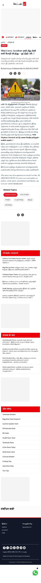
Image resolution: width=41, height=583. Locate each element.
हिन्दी (9, 552)
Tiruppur (7, 200)
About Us (5, 556)
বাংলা (16, 552)
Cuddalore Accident (10, 195)
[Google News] (21, 547)
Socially (21, 37)
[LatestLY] (19, 5)
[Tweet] (22, 214)
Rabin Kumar (7, 69)
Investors (27, 556)
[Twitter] (7, 547)
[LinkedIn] (17, 547)
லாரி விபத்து (8, 205)
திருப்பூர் (30, 200)
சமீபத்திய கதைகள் (10, 253)
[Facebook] (10, 73)
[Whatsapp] (19, 73)
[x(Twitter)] (15, 73)
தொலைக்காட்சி (27, 527)
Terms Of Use (13, 556)
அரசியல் (4, 527)
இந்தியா (35, 37)
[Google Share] (27, 75)
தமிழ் (25, 552)
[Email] (24, 547)
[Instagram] (14, 547)
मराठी (13, 552)
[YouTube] (11, 547)
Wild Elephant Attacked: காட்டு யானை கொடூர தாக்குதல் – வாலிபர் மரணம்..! (20, 138)
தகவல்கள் (5, 530)
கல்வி (3, 533)
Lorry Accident (24, 195)
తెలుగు (21, 552)
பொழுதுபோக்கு (27, 524)
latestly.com (17, 184)
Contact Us (21, 556)
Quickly (10, 37)
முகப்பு (3, 42)
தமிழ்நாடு (28, 37)
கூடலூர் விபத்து (19, 200)
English (5, 552)
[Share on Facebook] (18, 214)
